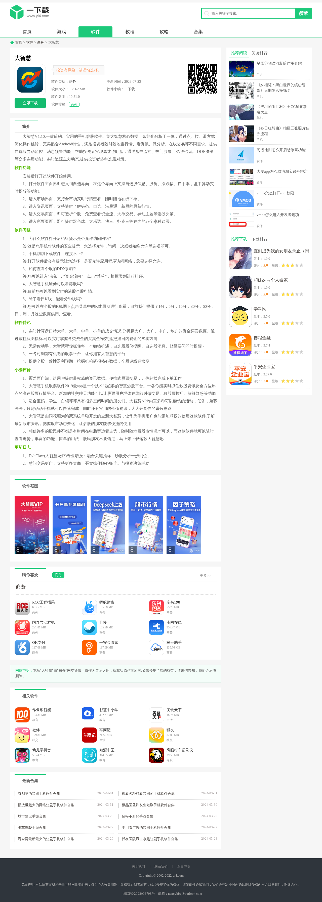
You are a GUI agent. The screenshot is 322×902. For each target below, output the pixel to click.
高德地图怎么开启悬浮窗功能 (281, 150)
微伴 (36, 730)
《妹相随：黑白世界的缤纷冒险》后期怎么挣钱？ (281, 88)
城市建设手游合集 (32, 816)
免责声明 (183, 866)
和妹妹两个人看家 (271, 280)
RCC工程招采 (43, 602)
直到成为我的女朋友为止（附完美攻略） (281, 252)
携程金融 (262, 337)
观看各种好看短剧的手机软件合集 (148, 794)
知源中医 (106, 750)
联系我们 (161, 866)
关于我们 (138, 866)
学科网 (260, 309)
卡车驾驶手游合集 (32, 828)
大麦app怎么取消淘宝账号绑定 (282, 171)
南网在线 (174, 622)
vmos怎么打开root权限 (275, 193)
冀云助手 (174, 642)
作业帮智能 (41, 710)
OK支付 (38, 642)
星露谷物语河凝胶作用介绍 (279, 63)
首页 (27, 31)
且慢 (103, 622)
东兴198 (173, 602)
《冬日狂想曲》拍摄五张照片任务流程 (283, 131)
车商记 (105, 730)
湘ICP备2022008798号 (139, 893)
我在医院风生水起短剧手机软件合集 (150, 839)
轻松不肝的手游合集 (137, 816)
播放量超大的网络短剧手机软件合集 (46, 805)
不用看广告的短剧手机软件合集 (146, 828)
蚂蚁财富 (106, 602)
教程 (129, 31)
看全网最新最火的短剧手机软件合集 (46, 839)
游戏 (61, 31)
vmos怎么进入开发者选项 (278, 215)
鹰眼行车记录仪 (180, 750)
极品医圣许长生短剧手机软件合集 (148, 805)
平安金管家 (108, 642)
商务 (40, 42)
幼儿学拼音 (41, 750)
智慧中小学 (108, 710)
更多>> (205, 576)
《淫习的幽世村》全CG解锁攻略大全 (282, 109)
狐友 (170, 730)
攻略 (164, 31)
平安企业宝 (264, 366)
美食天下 (174, 710)
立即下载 (30, 103)
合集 (198, 31)
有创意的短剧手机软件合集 (39, 794)
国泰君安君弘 (43, 622)
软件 (95, 31)
